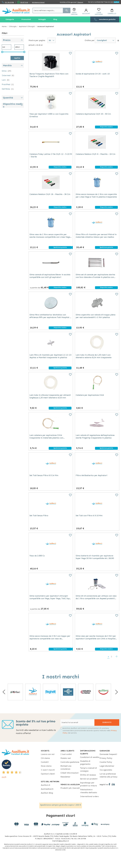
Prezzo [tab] (7, 40)
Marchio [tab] (7, 65)
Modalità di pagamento (85, 762)
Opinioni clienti (48, 774)
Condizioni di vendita (89, 757)
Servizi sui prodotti (88, 779)
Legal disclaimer (107, 766)
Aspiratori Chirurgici (27, 26)
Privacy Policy (106, 758)
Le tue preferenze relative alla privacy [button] (108, 775)
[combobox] (51, 10)
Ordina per (90, 40)
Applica (17, 58)
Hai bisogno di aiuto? (38, 2)
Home (4, 26)
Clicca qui (80, 2)
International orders (89, 796)
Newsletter (65, 777)
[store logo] (16, 11)
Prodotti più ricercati (70, 788)
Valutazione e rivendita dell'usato (88, 791)
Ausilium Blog (47, 793)
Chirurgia (13, 26)
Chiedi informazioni (69, 773)
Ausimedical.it (47, 789)
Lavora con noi (47, 754)
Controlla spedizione (69, 762)
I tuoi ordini (66, 754)
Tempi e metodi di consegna (88, 769)
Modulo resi (65, 758)
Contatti (45, 762)
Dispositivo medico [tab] (13, 105)
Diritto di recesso (88, 775)
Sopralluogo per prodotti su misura (88, 784)
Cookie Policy (106, 762)
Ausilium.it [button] (45, 785)
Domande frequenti (108, 754)
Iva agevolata (106, 770)
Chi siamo (45, 758)
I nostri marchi (48, 770)
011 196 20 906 (9, 2)
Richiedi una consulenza (65, 767)
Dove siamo (46, 766)
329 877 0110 (24, 2)
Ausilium (116, 2)
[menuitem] (10, 19)
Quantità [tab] (8, 97)
